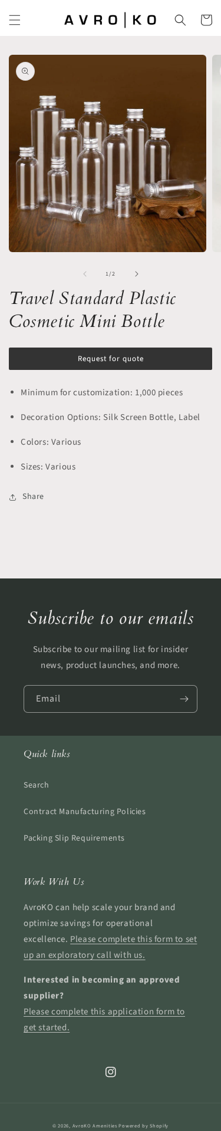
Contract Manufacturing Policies (85, 812)
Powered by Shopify (143, 1125)
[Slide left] (85, 274)
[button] (15, 20)
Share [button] (33, 496)
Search (37, 785)
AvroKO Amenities (94, 1125)
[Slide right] (137, 274)
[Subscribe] (184, 699)
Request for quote (111, 358)
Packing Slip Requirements (74, 838)
